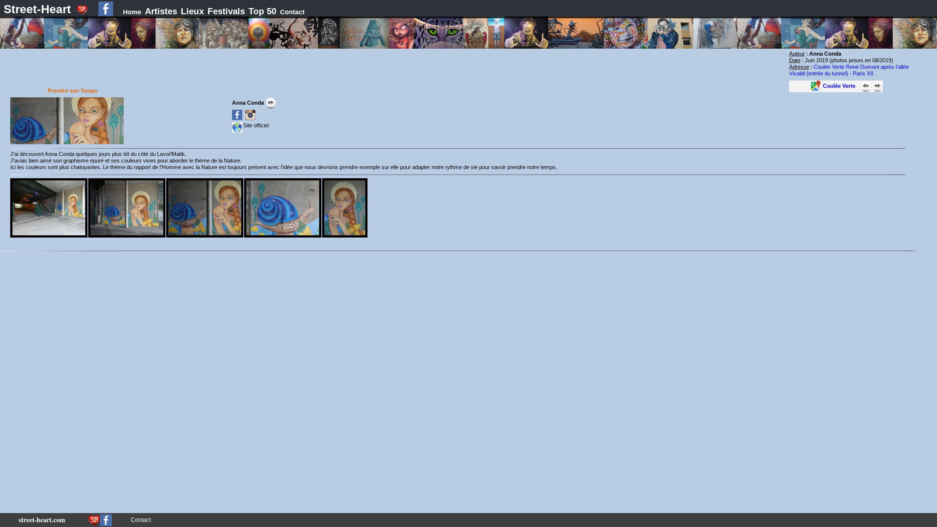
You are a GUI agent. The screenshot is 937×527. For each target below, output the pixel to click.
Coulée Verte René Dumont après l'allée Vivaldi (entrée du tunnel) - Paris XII (849, 70)
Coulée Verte (839, 86)
